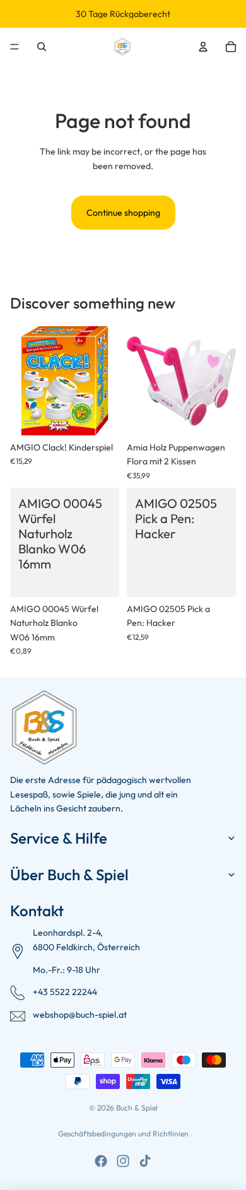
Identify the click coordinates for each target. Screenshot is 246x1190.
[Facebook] (100, 1161)
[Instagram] (123, 1161)
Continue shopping (123, 212)
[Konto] (203, 47)
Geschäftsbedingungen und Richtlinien (123, 1133)
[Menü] (14, 46)
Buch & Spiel (137, 1107)
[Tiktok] (145, 1161)
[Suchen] (42, 47)
